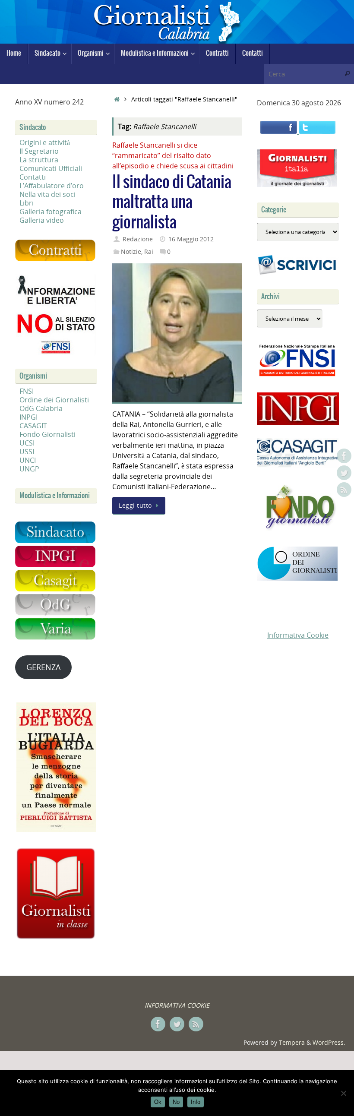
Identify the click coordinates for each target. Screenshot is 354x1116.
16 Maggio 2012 (191, 239)
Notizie (131, 251)
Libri (26, 203)
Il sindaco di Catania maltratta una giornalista (171, 203)
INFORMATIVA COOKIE (177, 1005)
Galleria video (41, 220)
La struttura (38, 159)
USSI (26, 451)
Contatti (32, 177)
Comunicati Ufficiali (50, 168)
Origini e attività (44, 142)
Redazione (138, 239)
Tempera (292, 1042)
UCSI (27, 443)
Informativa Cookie (298, 635)
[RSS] (344, 489)
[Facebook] (344, 456)
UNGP (29, 469)
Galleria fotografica (50, 211)
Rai (148, 251)
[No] (343, 1093)
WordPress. (329, 1042)
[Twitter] (344, 472)
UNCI (27, 460)
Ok (157, 1102)
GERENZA (43, 667)
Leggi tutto (135, 505)
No (176, 1102)
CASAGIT (33, 425)
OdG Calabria (41, 408)
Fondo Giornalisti (47, 434)
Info (195, 1102)
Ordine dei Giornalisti (54, 400)
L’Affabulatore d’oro (51, 185)
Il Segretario (39, 151)
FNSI (26, 391)
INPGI (28, 417)
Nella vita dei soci (47, 194)
